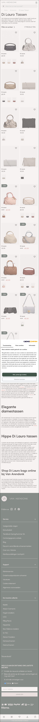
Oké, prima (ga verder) (19, 374)
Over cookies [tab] (19, 345)
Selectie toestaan (19, 379)
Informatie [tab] (32, 345)
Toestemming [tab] (7, 345)
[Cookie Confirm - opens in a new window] (30, 341)
